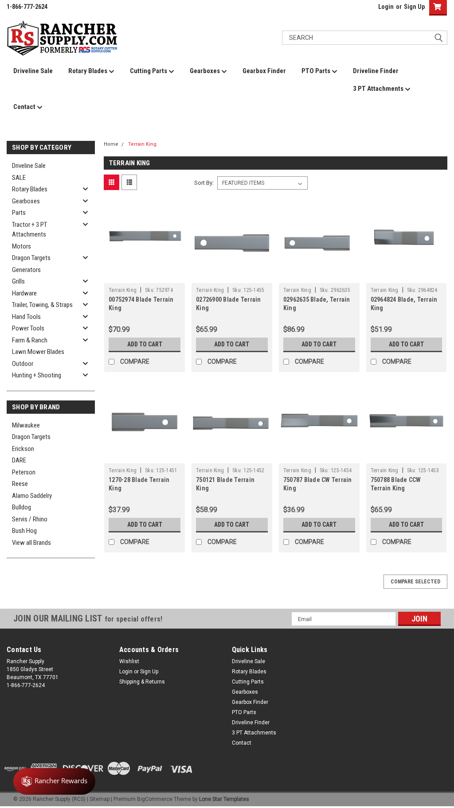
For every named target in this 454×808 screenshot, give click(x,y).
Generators (26, 270)
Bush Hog (24, 531)
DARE (19, 460)
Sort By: (204, 182)
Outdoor (22, 364)
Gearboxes (205, 71)
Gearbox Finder (264, 71)
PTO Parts (316, 71)
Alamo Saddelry (32, 496)
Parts (19, 213)
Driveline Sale (33, 71)
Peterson (23, 472)
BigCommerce (154, 799)
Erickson (23, 449)
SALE (19, 178)
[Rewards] (54, 781)
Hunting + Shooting (36, 375)
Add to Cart (144, 344)
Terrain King (142, 144)
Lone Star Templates (224, 799)
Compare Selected (415, 582)
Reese (20, 484)
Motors (21, 246)
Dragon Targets (31, 258)
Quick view (144, 276)
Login (386, 6)
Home (111, 144)
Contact (25, 107)
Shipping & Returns (142, 682)
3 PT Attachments (379, 89)
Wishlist (129, 661)
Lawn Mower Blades (38, 352)
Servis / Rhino (29, 519)
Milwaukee (26, 425)
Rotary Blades (88, 71)
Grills (18, 281)
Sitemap (100, 799)
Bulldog (21, 507)
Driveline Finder (376, 71)
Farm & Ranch (29, 340)
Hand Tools (26, 317)
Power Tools (28, 328)
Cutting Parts (149, 71)
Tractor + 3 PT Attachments (29, 230)
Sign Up (414, 6)
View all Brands (31, 543)
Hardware (24, 293)
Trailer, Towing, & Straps (42, 305)
